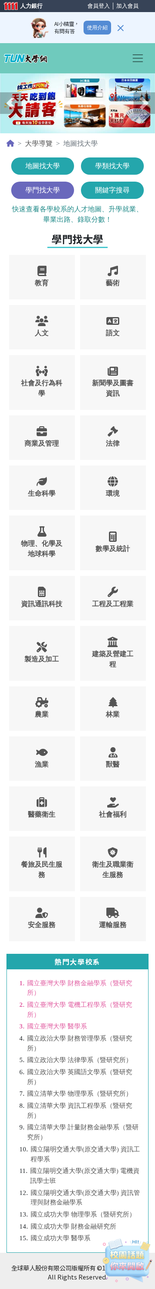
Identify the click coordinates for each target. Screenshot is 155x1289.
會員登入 (98, 6)
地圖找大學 (42, 166)
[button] (11, 103)
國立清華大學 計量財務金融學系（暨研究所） (83, 1132)
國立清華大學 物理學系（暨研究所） (79, 1093)
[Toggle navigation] (140, 58)
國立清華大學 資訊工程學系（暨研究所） (79, 1110)
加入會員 (127, 6)
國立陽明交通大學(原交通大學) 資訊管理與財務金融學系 (85, 1197)
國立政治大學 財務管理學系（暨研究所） (79, 1043)
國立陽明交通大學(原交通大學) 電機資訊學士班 (85, 1175)
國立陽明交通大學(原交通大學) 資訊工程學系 (85, 1154)
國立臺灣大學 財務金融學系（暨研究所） (79, 988)
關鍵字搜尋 (112, 190)
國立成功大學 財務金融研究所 (73, 1226)
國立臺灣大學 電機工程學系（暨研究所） (79, 1009)
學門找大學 (42, 190)
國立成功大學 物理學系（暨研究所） (83, 1214)
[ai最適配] (127, 1261)
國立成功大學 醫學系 (60, 1238)
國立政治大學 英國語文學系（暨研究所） (79, 1076)
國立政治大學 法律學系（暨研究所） (79, 1059)
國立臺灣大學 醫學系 (57, 1026)
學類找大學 (112, 166)
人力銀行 (19, 7)
